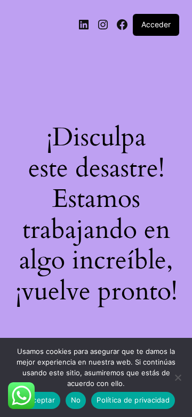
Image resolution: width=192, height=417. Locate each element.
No (76, 400)
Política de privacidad (133, 400)
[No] (177, 380)
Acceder (156, 24)
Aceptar (41, 400)
